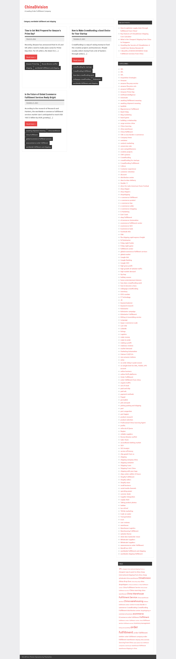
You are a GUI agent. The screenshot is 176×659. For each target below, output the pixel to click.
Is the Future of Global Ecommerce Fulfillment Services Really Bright (40, 96)
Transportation (125, 517)
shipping (29, 68)
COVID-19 (133, 604)
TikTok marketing (126, 511)
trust (122, 519)
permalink (124, 400)
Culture (123, 166)
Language (124, 320)
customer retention (127, 172)
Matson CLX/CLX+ (127, 354)
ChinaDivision (36, 7)
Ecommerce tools (126, 229)
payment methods (127, 394)
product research (126, 417)
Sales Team (124, 440)
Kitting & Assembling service (130, 317)
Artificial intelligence (127, 95)
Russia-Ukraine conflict (50, 64)
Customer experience (128, 169)
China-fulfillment (32, 135)
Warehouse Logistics (127, 528)
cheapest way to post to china (129, 572)
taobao (122, 505)
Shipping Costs (125, 465)
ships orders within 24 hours (130, 474)
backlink (123, 106)
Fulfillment (144, 617)
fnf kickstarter (125, 240)
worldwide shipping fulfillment (131, 554)
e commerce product (127, 200)
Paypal (122, 397)
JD (121, 300)
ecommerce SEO (126, 226)
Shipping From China (128, 468)
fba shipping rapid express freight (132, 237)
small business (125, 485)
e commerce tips (126, 203)
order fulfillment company (134, 636)
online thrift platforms (128, 374)
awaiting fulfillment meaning (130, 100)
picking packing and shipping (130, 405)
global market (125, 254)
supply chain (124, 500)
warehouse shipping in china (128, 648)
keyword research (126, 306)
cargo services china (127, 123)
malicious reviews (126, 346)
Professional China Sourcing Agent (133, 423)
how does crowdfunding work (83, 75)
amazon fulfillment (127, 89)
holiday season (125, 277)
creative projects (126, 152)
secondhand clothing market (130, 442)
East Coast (124, 214)
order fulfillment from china (130, 380)
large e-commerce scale (129, 323)
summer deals (125, 494)
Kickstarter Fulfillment (128, 314)
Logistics (123, 334)
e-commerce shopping (128, 209)
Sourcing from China (126, 642)
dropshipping (125, 194)
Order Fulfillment (126, 377)
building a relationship (128, 120)
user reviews (125, 522)
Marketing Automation (128, 351)
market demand (126, 348)
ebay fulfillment (126, 217)
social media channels (128, 488)
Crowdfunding (125, 157)
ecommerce (138, 613)
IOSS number (125, 294)
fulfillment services (128, 623)
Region (123, 431)
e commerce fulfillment (129, 197)
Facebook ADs (125, 231)
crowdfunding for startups (82, 67)
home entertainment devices (130, 280)
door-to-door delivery (128, 180)
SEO (122, 445)
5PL (121, 75)
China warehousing (133, 601)
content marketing (127, 143)
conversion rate (126, 146)
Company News (126, 137)
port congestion (126, 411)
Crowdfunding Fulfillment (82, 71)
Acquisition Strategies (128, 77)
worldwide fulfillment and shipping (47, 68)
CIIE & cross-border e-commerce (132, 135)
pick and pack (125, 403)
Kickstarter (97, 79)
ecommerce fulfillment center (131, 223)
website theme (125, 534)
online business (126, 371)
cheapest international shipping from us (133, 569)
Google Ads (124, 257)
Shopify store (125, 482)
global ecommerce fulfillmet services (39, 139)
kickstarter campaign (127, 311)
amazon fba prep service (129, 83)
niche (122, 360)
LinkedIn (123, 328)
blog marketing (125, 115)
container (123, 140)
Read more (30, 57)
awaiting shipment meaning (36, 131)
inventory (123, 291)
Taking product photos (128, 502)
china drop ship (136, 581)
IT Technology (125, 297)
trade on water (125, 514)
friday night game (126, 246)
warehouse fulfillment (139, 645)
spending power (126, 491)
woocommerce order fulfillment (37, 143)
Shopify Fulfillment (127, 477)
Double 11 (124, 183)
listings (123, 331)
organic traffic (125, 383)
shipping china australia (142, 639)
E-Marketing (124, 212)
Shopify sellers (125, 480)
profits (122, 425)
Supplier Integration (127, 497)
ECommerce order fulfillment (129, 617)
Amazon (123, 80)
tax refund (124, 508)
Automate (124, 97)
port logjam (124, 414)
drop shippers (125, 192)
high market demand (128, 271)
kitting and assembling (124, 627)
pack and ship (125, 388)
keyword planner (126, 303)
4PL (121, 72)
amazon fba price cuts (128, 86)
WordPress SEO (126, 548)
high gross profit (126, 266)
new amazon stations (128, 357)
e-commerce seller (127, 206)
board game (124, 117)
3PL (121, 69)
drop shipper (125, 189)
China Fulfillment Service (131, 587)
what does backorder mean (130, 537)
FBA (122, 234)
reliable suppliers (126, 434)
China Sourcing (125, 126)
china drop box (125, 581)
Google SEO (124, 263)
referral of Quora (126, 428)
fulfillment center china (136, 620)
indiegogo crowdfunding (82, 79)
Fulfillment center (124, 620)
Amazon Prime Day (32, 64)
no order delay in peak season (131, 363)
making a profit (125, 343)
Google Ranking (126, 260)
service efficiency (126, 451)
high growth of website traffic (131, 269)
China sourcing (135, 590)
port (122, 408)
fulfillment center (126, 249)
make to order (125, 340)
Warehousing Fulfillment (129, 531)
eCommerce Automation (129, 220)
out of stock (124, 385)
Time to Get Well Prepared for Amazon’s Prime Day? (43, 32)
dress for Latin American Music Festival (134, 186)
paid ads (123, 391)
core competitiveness (128, 149)
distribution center (127, 177)
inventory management (142, 623)
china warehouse (54, 131)
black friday (124, 112)
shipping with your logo (128, 471)
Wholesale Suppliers (127, 539)
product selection (126, 420)
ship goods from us (127, 454)
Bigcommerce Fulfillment (129, 109)
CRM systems (125, 154)
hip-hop (123, 274)
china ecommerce (134, 584)
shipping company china (129, 460)
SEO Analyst (124, 448)
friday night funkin (127, 243)
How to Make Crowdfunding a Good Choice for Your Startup (91, 32)
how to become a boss (128, 286)
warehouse (124, 525)
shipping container (127, 462)
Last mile (123, 326)
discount (123, 174)
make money (125, 337)
